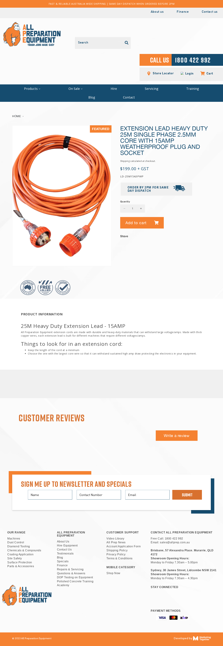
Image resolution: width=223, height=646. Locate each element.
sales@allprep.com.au (175, 542)
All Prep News (116, 542)
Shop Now (113, 573)
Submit (187, 494)
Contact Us (64, 549)
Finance (183, 11)
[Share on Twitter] (197, 235)
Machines (13, 538)
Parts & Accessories (20, 566)
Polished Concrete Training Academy (75, 583)
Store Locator (163, 73)
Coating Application (20, 554)
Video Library (115, 538)
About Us (63, 541)
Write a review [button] (176, 435)
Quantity (125, 201)
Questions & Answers (71, 573)
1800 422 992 (174, 538)
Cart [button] (208, 73)
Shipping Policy (117, 550)
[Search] (126, 42)
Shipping (125, 161)
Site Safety (14, 558)
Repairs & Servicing (70, 569)
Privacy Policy (115, 554)
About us (157, 11)
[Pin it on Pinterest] (208, 235)
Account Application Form (123, 546)
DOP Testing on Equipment (75, 577)
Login (188, 73)
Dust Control (15, 542)
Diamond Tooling (18, 546)
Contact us (210, 11)
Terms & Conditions (119, 558)
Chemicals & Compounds (24, 550)
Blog (60, 557)
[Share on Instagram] (203, 235)
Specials (63, 561)
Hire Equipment (67, 545)
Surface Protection (19, 562)
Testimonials (65, 553)
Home (16, 116)
